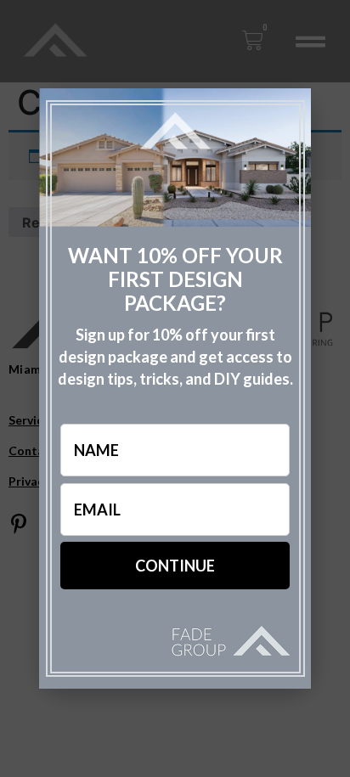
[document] (175, 388)
